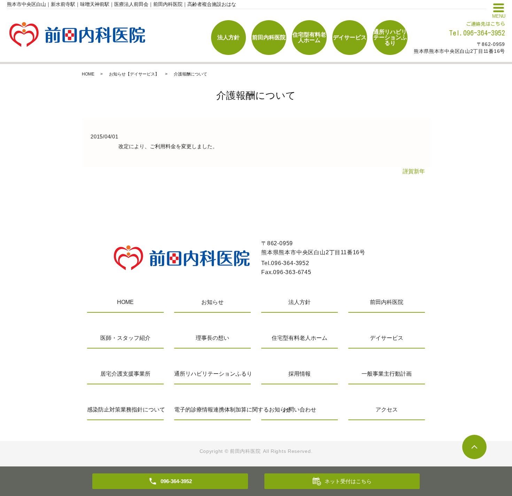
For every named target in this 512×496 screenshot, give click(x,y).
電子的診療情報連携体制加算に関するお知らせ (212, 410)
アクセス (386, 410)
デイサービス (349, 37)
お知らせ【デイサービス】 (134, 74)
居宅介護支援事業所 (125, 374)
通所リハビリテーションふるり (390, 37)
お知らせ (212, 302)
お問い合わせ (299, 410)
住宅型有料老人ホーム (309, 37)
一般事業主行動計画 (387, 374)
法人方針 (228, 37)
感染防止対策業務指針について (125, 410)
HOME (88, 74)
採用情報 (299, 374)
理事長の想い (212, 338)
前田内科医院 (269, 37)
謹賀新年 (414, 171)
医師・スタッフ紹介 (125, 338)
